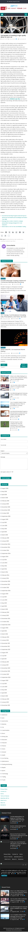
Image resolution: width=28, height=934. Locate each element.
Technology (5, 773)
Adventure (4, 715)
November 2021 (6, 646)
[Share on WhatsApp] (16, 232)
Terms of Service (5, 796)
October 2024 (5, 550)
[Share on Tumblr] (2, 235)
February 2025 (5, 538)
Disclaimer (3, 805)
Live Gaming (5, 758)
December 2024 (6, 544)
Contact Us (3, 791)
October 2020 (5, 674)
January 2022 (5, 640)
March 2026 (5, 497)
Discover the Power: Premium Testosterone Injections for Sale (18, 834)
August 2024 (5, 556)
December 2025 (6, 507)
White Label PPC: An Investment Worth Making (13, 350)
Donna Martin (12, 39)
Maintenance (5, 761)
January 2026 (5, 504)
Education (4, 739)
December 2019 (6, 705)
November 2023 (6, 584)
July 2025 (4, 522)
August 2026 (5, 488)
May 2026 (4, 491)
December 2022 (6, 618)
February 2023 (5, 612)
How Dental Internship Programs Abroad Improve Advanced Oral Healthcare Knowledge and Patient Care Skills (14, 217)
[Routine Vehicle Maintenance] (5, 828)
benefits (8, 239)
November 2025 (6, 510)
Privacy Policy (4, 789)
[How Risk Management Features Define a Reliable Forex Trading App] (5, 395)
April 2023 (4, 606)
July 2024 (4, 559)
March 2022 (5, 634)
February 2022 (5, 637)
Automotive (5, 721)
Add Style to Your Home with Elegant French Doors (24, 365)
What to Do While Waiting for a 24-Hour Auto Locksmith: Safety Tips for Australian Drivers (18, 377)
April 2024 (4, 569)
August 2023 (5, 593)
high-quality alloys (19, 239)
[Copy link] (8, 235)
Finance (4, 746)
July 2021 (4, 655)
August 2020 (5, 680)
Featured (4, 742)
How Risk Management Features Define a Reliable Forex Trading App (18, 394)
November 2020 (6, 671)
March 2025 (5, 535)
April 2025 (4, 531)
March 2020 (5, 696)
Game (3, 749)
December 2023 (6, 581)
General (4, 752)
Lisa (12, 382)
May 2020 (4, 689)
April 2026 (4, 494)
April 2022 (4, 631)
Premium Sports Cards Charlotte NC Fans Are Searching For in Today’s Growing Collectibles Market (17, 424)
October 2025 (5, 513)
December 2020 (6, 668)
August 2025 (5, 519)
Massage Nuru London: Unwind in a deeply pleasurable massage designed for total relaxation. (12, 222)
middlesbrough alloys (10, 241)
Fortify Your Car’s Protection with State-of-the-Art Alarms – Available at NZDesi (18, 843)
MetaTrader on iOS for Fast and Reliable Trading (14, 226)
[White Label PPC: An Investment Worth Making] (14, 337)
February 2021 (5, 662)
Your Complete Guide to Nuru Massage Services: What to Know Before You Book (18, 404)
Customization (5, 730)
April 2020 (4, 693)
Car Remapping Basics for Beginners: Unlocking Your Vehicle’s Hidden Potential (17, 818)
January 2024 (5, 578)
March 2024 (5, 572)
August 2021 (5, 652)
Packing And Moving (7, 764)
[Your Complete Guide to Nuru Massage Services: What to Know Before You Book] (5, 404)
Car (3, 727)
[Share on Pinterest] (19, 232)
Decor (3, 733)
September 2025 (6, 516)
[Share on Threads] (5, 235)
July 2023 (4, 597)
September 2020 (6, 677)
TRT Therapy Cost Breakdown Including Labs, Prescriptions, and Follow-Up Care (13, 316)
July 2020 (4, 683)
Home (2, 793)
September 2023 (6, 590)
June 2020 (4, 686)
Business (12, 239)
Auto (3, 718)
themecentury (18, 930)
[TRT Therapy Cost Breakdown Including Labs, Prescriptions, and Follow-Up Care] (14, 303)
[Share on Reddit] (23, 232)
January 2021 (5, 665)
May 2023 (4, 603)
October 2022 (5, 621)
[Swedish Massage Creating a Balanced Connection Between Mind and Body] (14, 270)
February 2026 (5, 501)
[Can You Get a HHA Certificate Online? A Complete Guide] (5, 387)
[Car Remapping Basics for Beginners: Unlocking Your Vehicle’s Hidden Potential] (5, 819)
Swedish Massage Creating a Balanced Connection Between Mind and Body (13, 281)
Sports (3, 770)
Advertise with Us (5, 798)
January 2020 (5, 702)
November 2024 (6, 547)
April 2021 (4, 659)
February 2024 (5, 575)
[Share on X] (9, 232)
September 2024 (6, 553)
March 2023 (5, 609)
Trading (4, 777)
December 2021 (6, 643)
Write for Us (3, 800)
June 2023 (4, 600)
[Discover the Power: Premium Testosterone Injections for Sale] (5, 836)
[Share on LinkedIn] (13, 232)
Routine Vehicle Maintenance (18, 826)
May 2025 (4, 528)
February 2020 (5, 699)
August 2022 (5, 628)
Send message (6, 478)
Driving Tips (5, 736)
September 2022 (6, 624)
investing (3, 241)
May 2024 (4, 566)
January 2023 (5, 615)
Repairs (4, 767)
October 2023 (5, 587)
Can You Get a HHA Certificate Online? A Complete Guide (18, 386)
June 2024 (4, 562)
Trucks (3, 780)
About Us (3, 802)
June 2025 (4, 525)
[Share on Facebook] (6, 232)
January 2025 (5, 541)
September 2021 (6, 649)
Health (2, 313)
